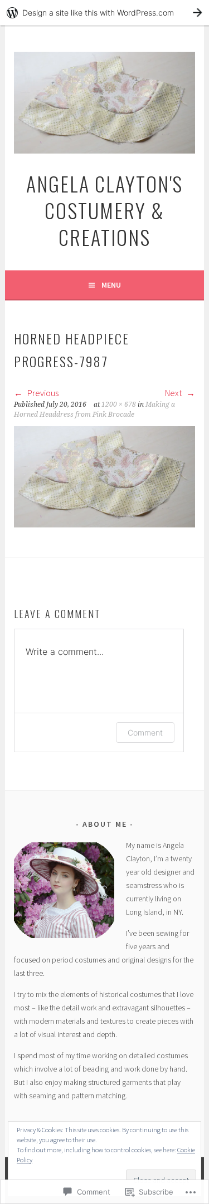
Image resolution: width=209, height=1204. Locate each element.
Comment (145, 732)
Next (174, 392)
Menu (111, 285)
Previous (42, 392)
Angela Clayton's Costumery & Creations (104, 210)
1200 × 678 (118, 404)
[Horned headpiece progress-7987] (104, 524)
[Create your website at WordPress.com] (104, 12)
